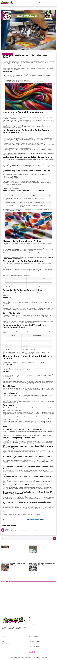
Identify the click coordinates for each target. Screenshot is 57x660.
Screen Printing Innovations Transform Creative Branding (17, 546)
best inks (15, 409)
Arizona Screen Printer (8, 421)
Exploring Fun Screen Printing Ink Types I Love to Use (46, 564)
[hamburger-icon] (39, 3)
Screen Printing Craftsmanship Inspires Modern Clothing (46, 546)
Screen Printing (8, 54)
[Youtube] (30, 651)
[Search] (54, 538)
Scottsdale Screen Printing (15, 59)
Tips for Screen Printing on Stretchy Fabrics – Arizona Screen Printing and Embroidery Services (22, 530)
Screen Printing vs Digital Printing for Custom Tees (17, 564)
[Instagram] (32, 651)
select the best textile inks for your (28, 153)
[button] (29, 519)
